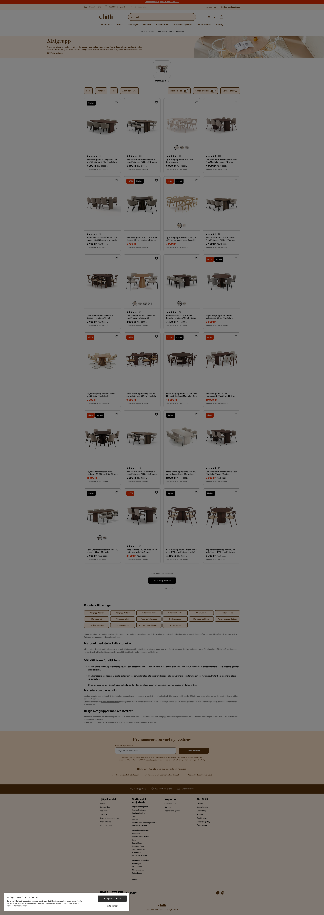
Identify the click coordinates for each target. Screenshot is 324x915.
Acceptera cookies (112, 898)
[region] (66, 902)
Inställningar (112, 906)
